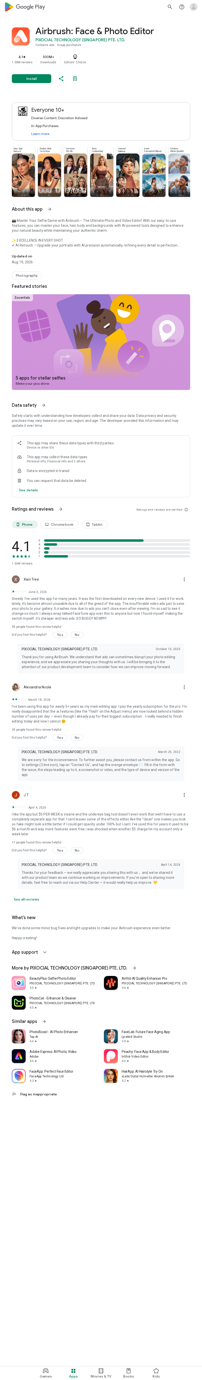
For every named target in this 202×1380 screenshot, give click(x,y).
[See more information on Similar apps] (44, 1021)
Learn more (40, 134)
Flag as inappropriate (34, 1094)
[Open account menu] (194, 7)
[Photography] (27, 275)
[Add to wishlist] (75, 79)
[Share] (61, 79)
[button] (23, 171)
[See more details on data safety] (28, 490)
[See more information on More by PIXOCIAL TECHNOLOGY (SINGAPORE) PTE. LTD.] (134, 968)
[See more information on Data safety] (44, 405)
